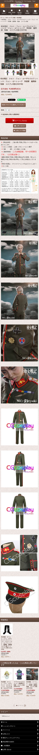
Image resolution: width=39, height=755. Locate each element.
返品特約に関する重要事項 (10, 114)
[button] (2, 5)
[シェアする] (4, 100)
